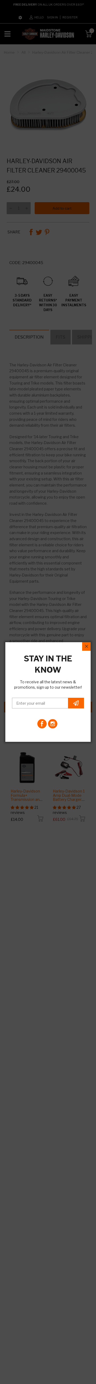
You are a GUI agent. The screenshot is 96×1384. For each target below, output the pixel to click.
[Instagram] (52, 723)
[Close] (86, 646)
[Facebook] (42, 723)
